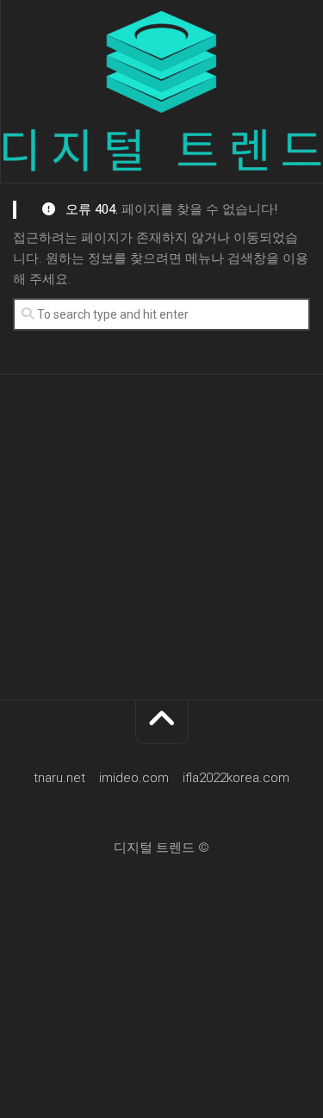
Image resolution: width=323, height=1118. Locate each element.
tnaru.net (59, 778)
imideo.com (134, 778)
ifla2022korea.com (236, 778)
